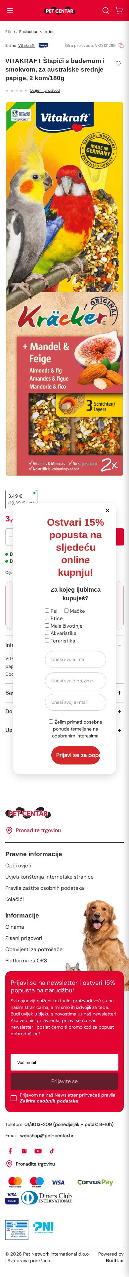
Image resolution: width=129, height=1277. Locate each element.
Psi (53, 611)
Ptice (56, 618)
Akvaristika (62, 633)
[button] (107, 510)
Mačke (76, 611)
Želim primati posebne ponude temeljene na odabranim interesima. (77, 729)
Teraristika (62, 641)
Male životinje (66, 626)
